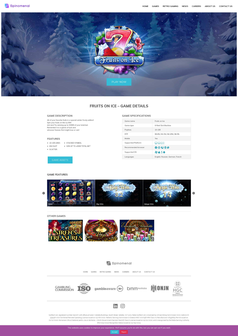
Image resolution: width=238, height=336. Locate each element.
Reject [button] (123, 332)
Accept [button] (114, 332)
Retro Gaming (170, 6)
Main (50, 204)
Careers (196, 6)
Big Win (99, 204)
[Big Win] (119, 180)
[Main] (71, 180)
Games (155, 6)
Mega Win (149, 204)
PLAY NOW (119, 81)
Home (145, 6)
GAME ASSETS (60, 160)
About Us (210, 6)
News (185, 6)
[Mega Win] (167, 180)
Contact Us (225, 6)
